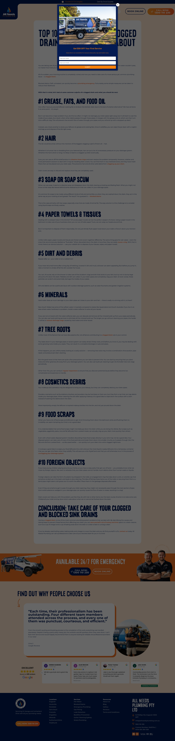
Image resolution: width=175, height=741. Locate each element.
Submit (87, 67)
